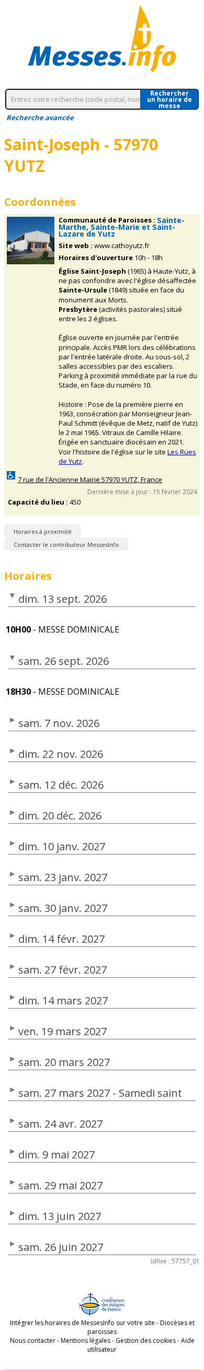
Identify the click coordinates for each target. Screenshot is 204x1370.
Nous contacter (32, 1340)
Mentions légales (85, 1340)
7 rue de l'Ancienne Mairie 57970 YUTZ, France (90, 479)
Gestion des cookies (146, 1340)
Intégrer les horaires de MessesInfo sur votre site (82, 1322)
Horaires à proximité (43, 531)
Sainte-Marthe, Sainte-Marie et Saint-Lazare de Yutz (122, 227)
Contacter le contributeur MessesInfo (66, 544)
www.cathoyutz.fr (122, 245)
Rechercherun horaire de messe (169, 99)
